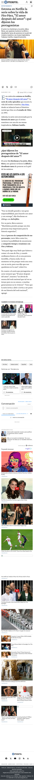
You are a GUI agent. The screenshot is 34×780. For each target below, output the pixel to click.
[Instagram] (19, 759)
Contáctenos (19, 764)
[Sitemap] (28, 758)
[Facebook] (6, 759)
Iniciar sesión (21, 401)
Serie (31, 364)
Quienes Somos (11, 764)
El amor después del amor (17, 99)
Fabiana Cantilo (14, 364)
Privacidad (26, 764)
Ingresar (26, 2)
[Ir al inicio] (11, 2)
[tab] (8, 413)
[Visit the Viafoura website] (29, 445)
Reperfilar (24, 364)
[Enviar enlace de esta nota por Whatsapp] (11, 87)
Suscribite (8, 200)
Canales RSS (4, 764)
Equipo (31, 764)
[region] (17, 424)
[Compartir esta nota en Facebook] (2, 87)
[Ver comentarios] (31, 6)
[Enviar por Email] (15, 87)
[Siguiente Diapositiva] (31, 383)
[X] (10, 759)
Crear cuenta (28, 401)
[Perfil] (17, 754)
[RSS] (23, 758)
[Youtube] (15, 758)
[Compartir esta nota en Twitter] (7, 87)
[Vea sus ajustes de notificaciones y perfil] (31, 2)
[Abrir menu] (2, 2)
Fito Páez (5, 364)
